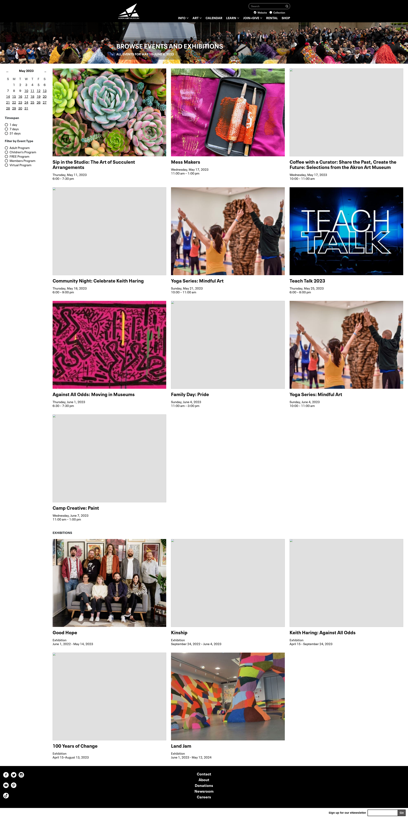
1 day (13, 125)
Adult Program (20, 148)
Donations (204, 785)
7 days (14, 129)
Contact (204, 773)
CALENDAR (214, 17)
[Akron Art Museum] (137, 12)
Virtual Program (20, 165)
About (204, 779)
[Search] (287, 6)
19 (38, 96)
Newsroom (204, 791)
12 (38, 90)
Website (262, 12)
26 (38, 102)
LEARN (231, 17)
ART (196, 17)
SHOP (286, 17)
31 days (15, 133)
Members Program (22, 161)
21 (8, 102)
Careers (204, 796)
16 (20, 96)
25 (32, 102)
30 (20, 107)
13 (45, 90)
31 (26, 107)
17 (26, 96)
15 (14, 96)
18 (32, 96)
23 (20, 102)
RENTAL (272, 17)
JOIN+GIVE (251, 17)
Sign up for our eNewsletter (347, 812)
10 (26, 90)
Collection (279, 12)
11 (32, 90)
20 (45, 96)
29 (14, 107)
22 (14, 102)
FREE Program (19, 156)
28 (8, 107)
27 (45, 102)
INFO (182, 17)
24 (26, 102)
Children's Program (23, 152)
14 (8, 96)
